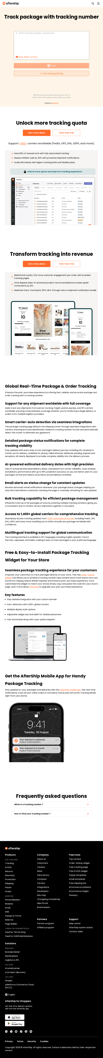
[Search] (93, 3)
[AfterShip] (11, 3)
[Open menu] (98, 3)
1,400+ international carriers (61, 518)
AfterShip (34, 586)
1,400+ (23, 143)
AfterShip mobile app (70, 689)
